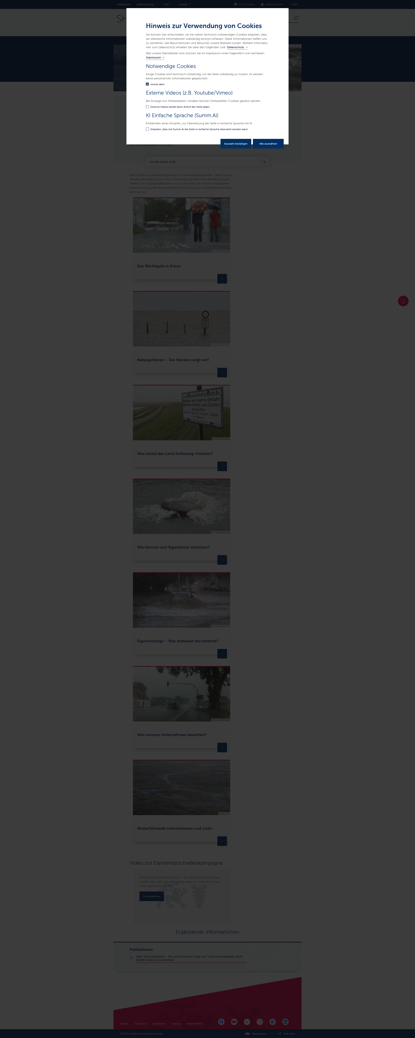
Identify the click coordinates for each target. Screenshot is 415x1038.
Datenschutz (235, 47)
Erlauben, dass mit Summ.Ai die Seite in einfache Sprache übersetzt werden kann (199, 129)
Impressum (153, 57)
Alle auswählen (268, 143)
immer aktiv (157, 84)
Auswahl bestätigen (236, 143)
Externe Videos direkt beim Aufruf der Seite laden (180, 106)
